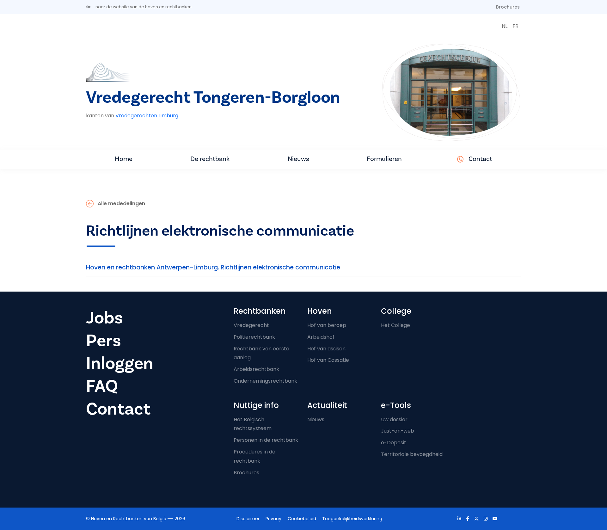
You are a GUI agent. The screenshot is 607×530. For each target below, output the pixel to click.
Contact (480, 159)
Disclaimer (248, 518)
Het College (395, 325)
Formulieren (384, 159)
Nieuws (298, 159)
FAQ (102, 386)
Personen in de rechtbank (266, 440)
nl (504, 26)
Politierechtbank (254, 337)
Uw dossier (394, 419)
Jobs (104, 318)
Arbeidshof (320, 337)
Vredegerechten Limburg (146, 115)
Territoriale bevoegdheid (412, 454)
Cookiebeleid (302, 518)
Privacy (273, 518)
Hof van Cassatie (328, 360)
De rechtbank (210, 159)
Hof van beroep (326, 325)
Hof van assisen (326, 348)
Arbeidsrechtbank (256, 369)
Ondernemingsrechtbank (265, 381)
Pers (103, 341)
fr (515, 26)
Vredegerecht (251, 325)
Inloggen (119, 363)
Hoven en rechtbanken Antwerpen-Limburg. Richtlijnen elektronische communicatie (213, 267)
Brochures (508, 7)
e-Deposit (393, 442)
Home (123, 159)
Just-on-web (397, 430)
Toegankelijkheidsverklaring (352, 518)
